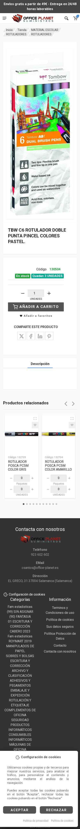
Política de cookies (62, 820)
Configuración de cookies (27, 594)
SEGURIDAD (20, 720)
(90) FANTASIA (20, 617)
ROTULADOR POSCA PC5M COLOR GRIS (18, 465)
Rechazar (56, 810)
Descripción (40, 364)
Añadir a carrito (39, 306)
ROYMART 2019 (20, 641)
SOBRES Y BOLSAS (20, 656)
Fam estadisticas (20, 607)
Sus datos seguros (60, 627)
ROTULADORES (16, 34)
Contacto (60, 645)
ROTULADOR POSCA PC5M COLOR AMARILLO (58, 465)
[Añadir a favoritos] (35, 425)
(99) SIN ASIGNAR (20, 612)
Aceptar (20, 810)
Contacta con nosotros (60, 651)
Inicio (9, 30)
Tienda (21, 30)
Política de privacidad (35, 820)
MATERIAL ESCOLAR (44, 30)
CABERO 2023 (20, 631)
